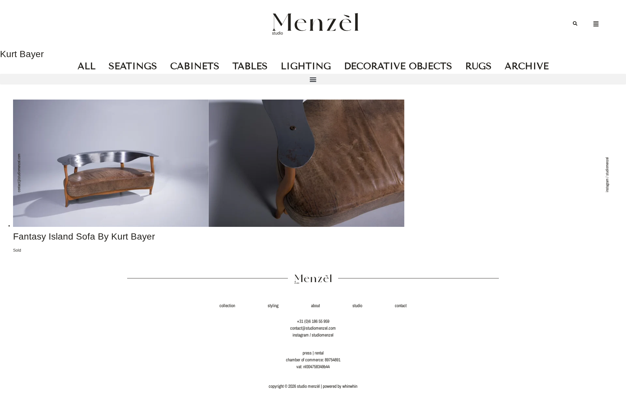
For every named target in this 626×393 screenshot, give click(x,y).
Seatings (133, 66)
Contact (401, 305)
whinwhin (349, 386)
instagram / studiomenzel (607, 174)
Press (307, 353)
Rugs (478, 66)
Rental (319, 353)
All (87, 66)
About (315, 305)
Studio (357, 305)
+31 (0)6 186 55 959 (313, 321)
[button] (575, 24)
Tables (250, 66)
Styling (273, 305)
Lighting (306, 66)
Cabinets (194, 66)
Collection (227, 305)
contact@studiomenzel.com (19, 173)
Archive (527, 66)
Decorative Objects (398, 66)
